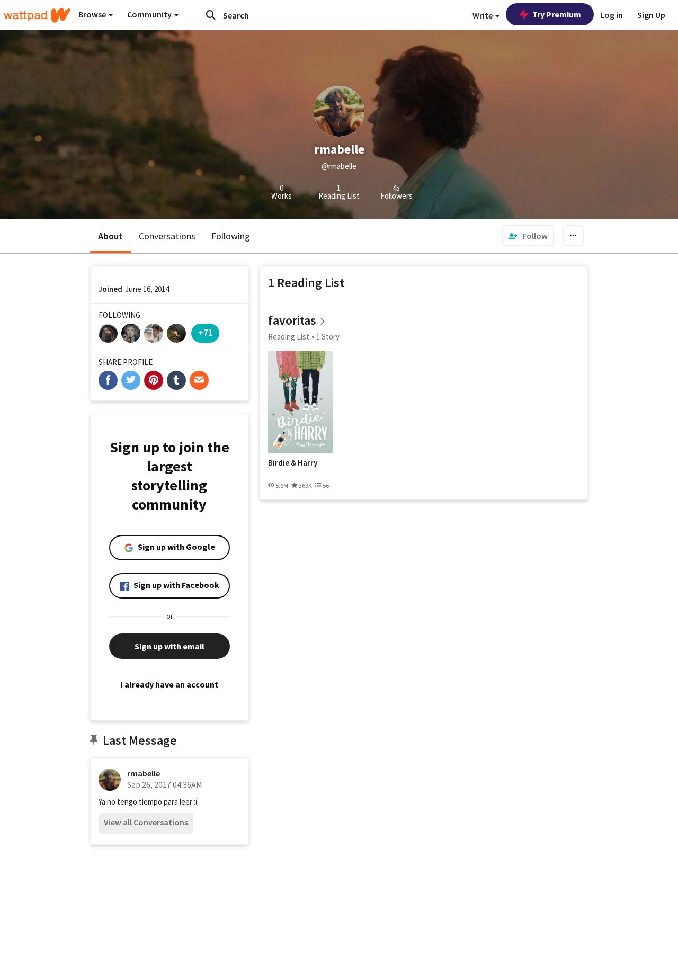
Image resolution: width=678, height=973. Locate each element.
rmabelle (143, 773)
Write (483, 15)
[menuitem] (528, 235)
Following (230, 236)
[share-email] (199, 380)
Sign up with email (169, 646)
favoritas (292, 320)
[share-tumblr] (176, 380)
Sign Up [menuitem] (651, 15)
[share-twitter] (130, 380)
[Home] (37, 15)
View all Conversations (146, 822)
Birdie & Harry (292, 463)
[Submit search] (211, 14)
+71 (205, 332)
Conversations (167, 236)
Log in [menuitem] (611, 15)
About (110, 236)
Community (150, 14)
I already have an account (169, 684)
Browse (93, 14)
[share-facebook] (108, 380)
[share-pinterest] (153, 380)
